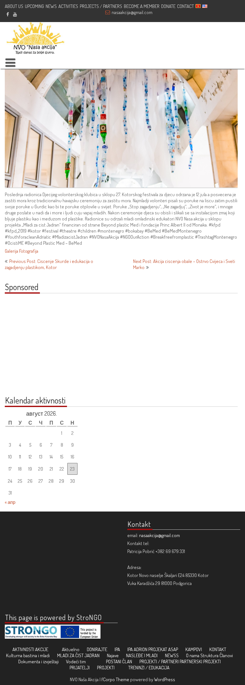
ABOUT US (14, 6)
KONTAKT (217, 649)
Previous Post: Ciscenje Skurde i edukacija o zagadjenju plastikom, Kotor (49, 264)
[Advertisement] (45, 348)
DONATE (168, 6)
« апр (10, 502)
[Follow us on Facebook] (7, 14)
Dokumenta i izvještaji (38, 661)
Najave (113, 655)
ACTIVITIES (68, 6)
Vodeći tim (76, 661)
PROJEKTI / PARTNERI (159, 661)
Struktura (209, 655)
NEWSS (172, 655)
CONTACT (185, 6)
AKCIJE (41, 649)
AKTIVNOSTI (23, 649)
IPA (117, 649)
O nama (192, 655)
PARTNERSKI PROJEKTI (200, 661)
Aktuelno (70, 649)
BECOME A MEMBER (142, 6)
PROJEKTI (106, 668)
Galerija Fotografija (21, 251)
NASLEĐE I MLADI (142, 655)
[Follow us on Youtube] (15, 14)
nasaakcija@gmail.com (132, 12)
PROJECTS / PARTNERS (101, 6)
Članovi (226, 655)
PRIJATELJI (80, 668)
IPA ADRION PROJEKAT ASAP (152, 649)
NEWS (51, 6)
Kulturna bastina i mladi (28, 655)
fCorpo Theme (115, 679)
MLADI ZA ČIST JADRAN (78, 655)
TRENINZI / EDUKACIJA (148, 668)
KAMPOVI (193, 649)
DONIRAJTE (97, 649)
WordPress (164, 679)
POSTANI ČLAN (119, 661)
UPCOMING (34, 6)
